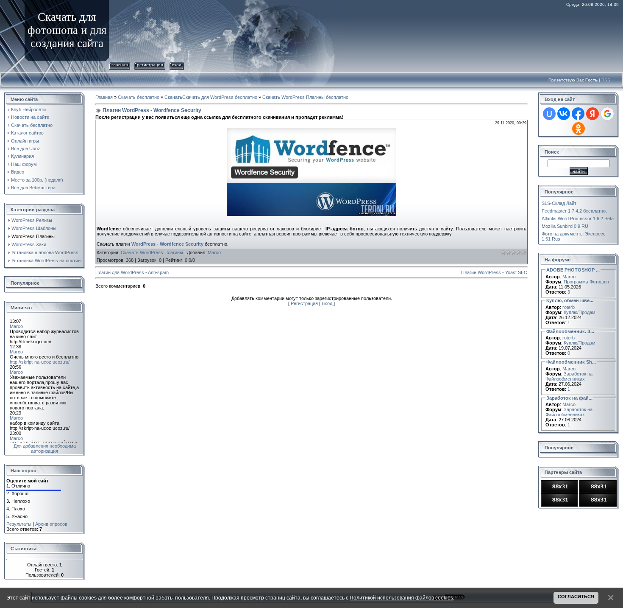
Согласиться (576, 596)
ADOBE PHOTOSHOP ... (573, 269)
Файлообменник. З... (570, 331)
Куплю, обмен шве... (569, 300)
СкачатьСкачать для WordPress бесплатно (210, 97)
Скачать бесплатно (138, 97)
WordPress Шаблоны (33, 228)
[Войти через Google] (607, 113)
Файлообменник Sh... (571, 361)
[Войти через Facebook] (578, 113)
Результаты (18, 524)
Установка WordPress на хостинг (46, 260)
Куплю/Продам (579, 312)
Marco (214, 252)
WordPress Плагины (33, 236)
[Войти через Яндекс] (592, 113)
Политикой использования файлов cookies (401, 597)
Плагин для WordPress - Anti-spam (132, 272)
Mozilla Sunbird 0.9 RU (565, 226)
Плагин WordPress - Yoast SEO (494, 272)
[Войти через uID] (549, 113)
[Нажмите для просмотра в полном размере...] (311, 130)
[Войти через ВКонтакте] (563, 113)
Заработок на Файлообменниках (568, 376)
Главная (119, 64)
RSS (605, 80)
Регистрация (150, 64)
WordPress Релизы (31, 220)
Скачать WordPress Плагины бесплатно (305, 97)
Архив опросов (51, 524)
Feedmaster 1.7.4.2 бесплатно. (574, 210)
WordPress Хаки (28, 244)
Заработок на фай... (569, 398)
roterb (568, 307)
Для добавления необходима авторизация (45, 448)
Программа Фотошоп (586, 281)
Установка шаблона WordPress (44, 252)
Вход (176, 64)
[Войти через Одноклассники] (578, 128)
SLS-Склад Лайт (559, 203)
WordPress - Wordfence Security (167, 244)
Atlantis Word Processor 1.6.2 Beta (578, 218)
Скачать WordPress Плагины (152, 252)
